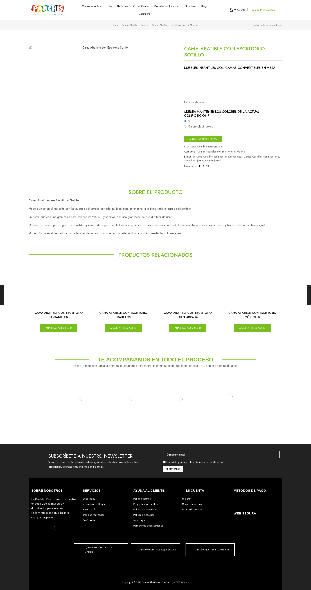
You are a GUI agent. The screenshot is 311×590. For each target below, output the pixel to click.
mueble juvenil (213, 160)
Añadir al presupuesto (203, 139)
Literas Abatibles (118, 6)
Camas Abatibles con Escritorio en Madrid (175, 25)
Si (189, 121)
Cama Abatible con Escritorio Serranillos (59, 315)
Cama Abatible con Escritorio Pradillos (123, 315)
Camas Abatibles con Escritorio (261, 156)
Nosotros (190, 6)
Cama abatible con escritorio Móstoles (252, 315)
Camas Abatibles (92, 6)
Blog (204, 6)
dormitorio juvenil (194, 160)
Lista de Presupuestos (262, 10)
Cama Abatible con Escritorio (212, 156)
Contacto (144, 14)
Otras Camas (141, 6)
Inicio (116, 25)
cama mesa (236, 156)
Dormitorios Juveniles (166, 6)
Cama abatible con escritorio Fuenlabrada (188, 315)
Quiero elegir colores (201, 126)
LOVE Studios (181, 582)
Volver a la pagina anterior (268, 25)
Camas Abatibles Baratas (135, 25)
